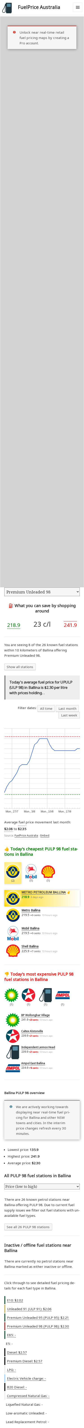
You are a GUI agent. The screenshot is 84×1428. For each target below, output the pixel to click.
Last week (69, 715)
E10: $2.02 (15, 1300)
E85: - (11, 1335)
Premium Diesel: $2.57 (24, 1361)
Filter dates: (27, 708)
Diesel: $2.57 (17, 1352)
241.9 (70, 625)
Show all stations (20, 667)
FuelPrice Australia (39, 7)
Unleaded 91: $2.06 (29, 1309)
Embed (44, 835)
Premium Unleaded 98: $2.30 (38, 1326)
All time (46, 708)
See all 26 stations (28, 1227)
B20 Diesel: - (17, 1387)
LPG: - (11, 1369)
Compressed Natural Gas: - (28, 1395)
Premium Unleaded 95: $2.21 (38, 1317)
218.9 (13, 625)
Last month (67, 708)
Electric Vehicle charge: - (26, 1378)
